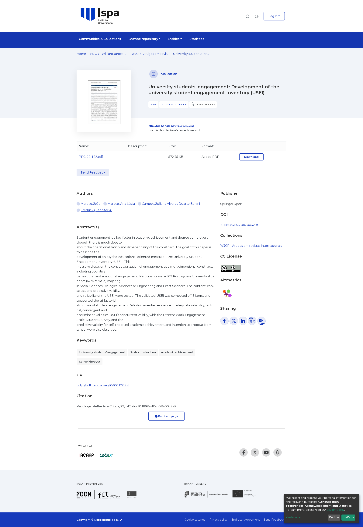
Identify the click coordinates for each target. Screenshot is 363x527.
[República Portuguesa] (208, 497)
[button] (258, 16)
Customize (293, 517)
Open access (205, 104)
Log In (273, 16)
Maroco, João (90, 204)
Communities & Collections (100, 39)
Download (251, 157)
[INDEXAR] (106, 455)
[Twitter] (255, 452)
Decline (334, 517)
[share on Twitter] (234, 321)
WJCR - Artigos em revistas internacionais (150, 54)
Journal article (174, 104)
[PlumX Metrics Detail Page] (226, 294)
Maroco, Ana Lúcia (121, 204)
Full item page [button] (167, 416)
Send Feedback (93, 172)
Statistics (196, 39)
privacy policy (335, 509)
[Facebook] (243, 452)
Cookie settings (195, 519)
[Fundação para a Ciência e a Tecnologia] (99, 498)
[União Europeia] (246, 497)
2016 (153, 104)
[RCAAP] (277, 452)
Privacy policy (218, 519)
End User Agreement (245, 519)
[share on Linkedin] (243, 321)
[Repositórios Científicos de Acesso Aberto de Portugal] (86, 455)
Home (81, 54)
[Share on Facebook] (224, 321)
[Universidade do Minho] (132, 498)
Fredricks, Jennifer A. (96, 210)
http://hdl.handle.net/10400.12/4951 (171, 125)
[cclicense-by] (230, 266)
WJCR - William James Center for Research (109, 54)
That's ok (348, 517)
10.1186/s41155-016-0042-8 (239, 225)
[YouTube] (266, 452)
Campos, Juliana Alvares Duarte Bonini (171, 204)
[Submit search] (247, 16)
